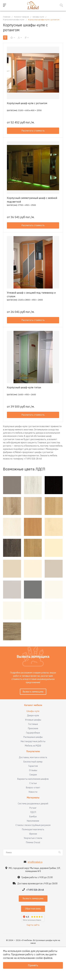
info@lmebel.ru (35, 862)
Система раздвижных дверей (33, 803)
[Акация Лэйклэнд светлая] (33, 506)
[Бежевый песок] (12, 569)
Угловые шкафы (33, 719)
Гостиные (33, 724)
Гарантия (33, 766)
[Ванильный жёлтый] (54, 548)
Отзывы (33, 770)
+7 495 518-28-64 (35, 890)
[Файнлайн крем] (12, 527)
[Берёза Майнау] (54, 527)
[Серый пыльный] (33, 590)
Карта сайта (33, 925)
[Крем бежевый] (33, 569)
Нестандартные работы (33, 741)
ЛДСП (33, 812)
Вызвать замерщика (33, 691)
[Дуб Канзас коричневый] (12, 631)
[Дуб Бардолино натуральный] (12, 506)
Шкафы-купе (33, 711)
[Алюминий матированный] (12, 485)
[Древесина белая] (33, 485)
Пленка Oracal (33, 842)
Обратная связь (33, 908)
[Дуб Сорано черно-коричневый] (54, 485)
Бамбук (33, 816)
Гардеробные (33, 732)
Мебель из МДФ (33, 745)
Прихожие (33, 728)
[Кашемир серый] (54, 569)
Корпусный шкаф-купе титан (24, 387)
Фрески (33, 833)
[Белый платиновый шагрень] (12, 610)
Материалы (33, 797)
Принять (33, 965)
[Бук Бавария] (33, 527)
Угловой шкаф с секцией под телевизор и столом (31, 294)
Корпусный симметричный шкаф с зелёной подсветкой (32, 199)
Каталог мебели (33, 705)
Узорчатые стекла (33, 838)
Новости (33, 791)
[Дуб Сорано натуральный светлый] (54, 506)
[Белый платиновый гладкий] (54, 590)
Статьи (33, 783)
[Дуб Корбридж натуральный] (33, 548)
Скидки (33, 774)
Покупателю (33, 751)
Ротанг (33, 807)
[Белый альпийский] (54, 610)
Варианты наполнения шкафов (33, 779)
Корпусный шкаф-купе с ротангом (27, 103)
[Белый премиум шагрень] (33, 610)
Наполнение (33, 820)
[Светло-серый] (12, 590)
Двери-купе (33, 715)
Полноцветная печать (33, 829)
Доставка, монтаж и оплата (33, 757)
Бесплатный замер (33, 761)
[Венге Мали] (12, 548)
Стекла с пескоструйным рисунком (33, 825)
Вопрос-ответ (33, 787)
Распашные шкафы (33, 737)
